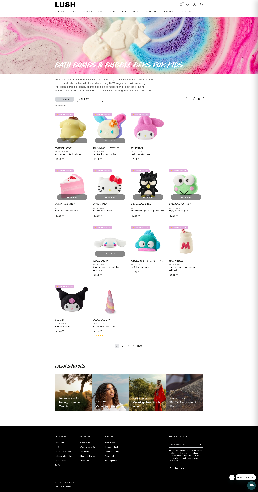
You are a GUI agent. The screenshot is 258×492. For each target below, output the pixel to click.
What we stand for (87, 447)
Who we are (85, 442)
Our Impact (84, 452)
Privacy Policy (61, 461)
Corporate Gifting (112, 452)
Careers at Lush (111, 447)
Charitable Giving (87, 456)
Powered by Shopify (63, 486)
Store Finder (110, 442)
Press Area (84, 461)
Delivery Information (63, 456)
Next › (140, 346)
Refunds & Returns (63, 452)
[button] (187, 5)
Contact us (59, 442)
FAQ (57, 447)
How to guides (111, 461)
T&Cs (57, 465)
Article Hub (109, 456)
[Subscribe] (201, 444)
